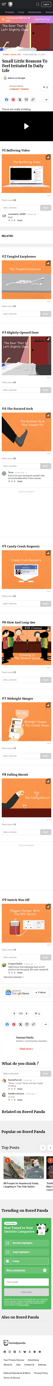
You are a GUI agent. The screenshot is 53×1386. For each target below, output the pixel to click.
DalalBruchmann (16, 1093)
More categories (15, 1270)
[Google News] (40, 1352)
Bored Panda (14, 1343)
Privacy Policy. (24, 1305)
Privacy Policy (41, 1373)
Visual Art (15, 54)
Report (49, 195)
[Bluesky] (25, 1352)
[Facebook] (5, 1352)
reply (19, 220)
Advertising (33, 1360)
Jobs (18, 1365)
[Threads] (30, 1352)
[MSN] (35, 1352)
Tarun (11, 472)
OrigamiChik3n (15, 964)
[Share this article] (46, 100)
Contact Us (29, 1365)
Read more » (26, 1048)
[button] (43, 1147)
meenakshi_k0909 (17, 214)
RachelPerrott (14, 1080)
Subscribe (26, 1292)
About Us (8, 1365)
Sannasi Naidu (16, 86)
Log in (46, 4)
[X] (20, 1352)
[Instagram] (10, 1352)
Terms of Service (12, 1378)
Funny (6, 54)
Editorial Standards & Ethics (17, 1373)
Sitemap (42, 1365)
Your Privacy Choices (14, 1360)
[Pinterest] (15, 1352)
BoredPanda (10, 4)
